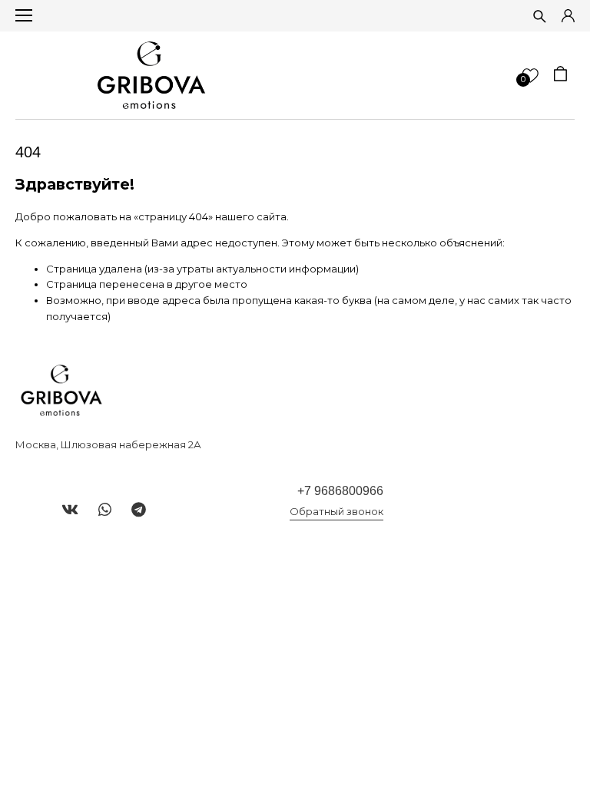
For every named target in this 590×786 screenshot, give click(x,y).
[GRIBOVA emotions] (151, 75)
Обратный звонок (336, 511)
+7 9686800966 (340, 490)
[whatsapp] (104, 509)
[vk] (69, 509)
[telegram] (138, 509)
